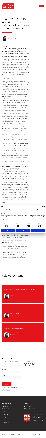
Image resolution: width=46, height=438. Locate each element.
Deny (8, 230)
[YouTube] (33, 365)
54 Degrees (41, 434)
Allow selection (23, 230)
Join (3, 420)
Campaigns (4, 417)
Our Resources (5, 422)
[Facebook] (25, 365)
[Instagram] (29, 365)
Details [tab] (23, 209)
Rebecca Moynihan (12, 37)
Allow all (37, 230)
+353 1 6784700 (30, 406)
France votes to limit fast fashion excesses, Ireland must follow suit (20, 309)
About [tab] (38, 209)
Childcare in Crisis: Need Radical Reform (14, 328)
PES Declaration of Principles (38, 421)
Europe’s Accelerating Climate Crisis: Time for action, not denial (20, 289)
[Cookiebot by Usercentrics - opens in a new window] (40, 206)
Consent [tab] (8, 209)
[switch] (17, 226)
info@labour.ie (31, 408)
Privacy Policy (8, 390)
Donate (3, 419)
